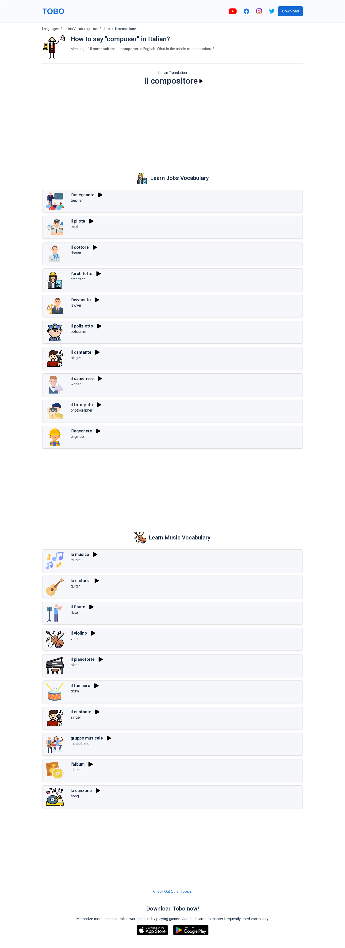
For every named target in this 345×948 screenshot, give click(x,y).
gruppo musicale (87, 738)
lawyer (76, 305)
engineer (78, 436)
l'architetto (81, 273)
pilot (74, 226)
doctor (76, 253)
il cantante (81, 352)
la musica (80, 554)
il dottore (80, 247)
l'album (77, 764)
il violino (79, 633)
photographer (81, 410)
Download (290, 11)
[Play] (201, 81)
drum (75, 691)
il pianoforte (83, 659)
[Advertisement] (172, 125)
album (75, 770)
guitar (75, 586)
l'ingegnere (81, 430)
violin (75, 638)
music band (80, 743)
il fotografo (82, 404)
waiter (76, 384)
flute (74, 612)
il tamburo (80, 685)
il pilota (78, 221)
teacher (77, 200)
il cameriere (82, 378)
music (75, 560)
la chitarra (81, 580)
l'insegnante (82, 194)
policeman (79, 331)
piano (75, 665)
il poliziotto (82, 325)
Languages (50, 29)
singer (76, 358)
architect (78, 279)
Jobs (106, 29)
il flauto (78, 606)
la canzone (81, 790)
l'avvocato (81, 299)
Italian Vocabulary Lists (81, 29)
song (75, 796)
